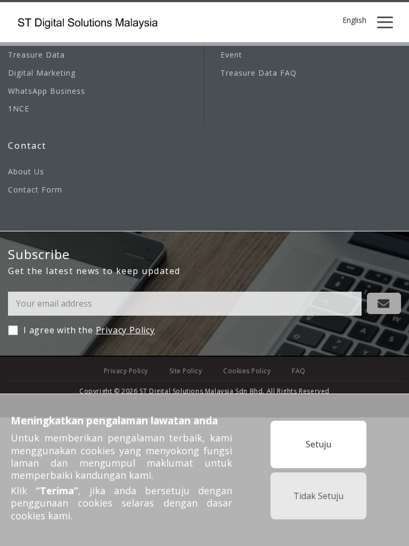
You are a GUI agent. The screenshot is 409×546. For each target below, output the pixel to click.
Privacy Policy (125, 330)
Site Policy (185, 370)
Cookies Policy (247, 370)
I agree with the (89, 330)
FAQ (299, 370)
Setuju (318, 444)
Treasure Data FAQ (258, 73)
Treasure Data (36, 55)
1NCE (18, 108)
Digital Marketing (42, 73)
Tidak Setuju (318, 496)
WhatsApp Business (46, 91)
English (354, 21)
